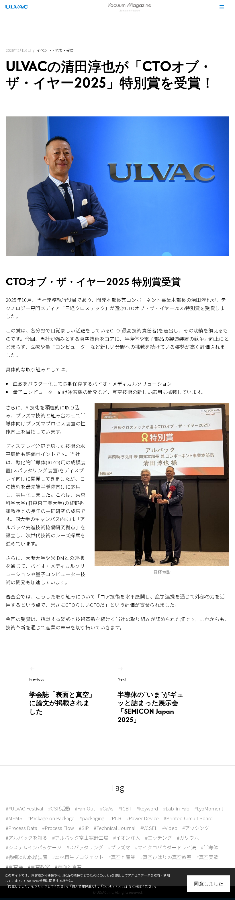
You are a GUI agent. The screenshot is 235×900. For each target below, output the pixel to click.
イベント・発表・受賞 (55, 50)
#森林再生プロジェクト (77, 857)
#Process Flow (58, 827)
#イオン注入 (126, 837)
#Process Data (21, 827)
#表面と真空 (68, 866)
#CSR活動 (59, 808)
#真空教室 (39, 866)
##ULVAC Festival (24, 808)
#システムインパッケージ (34, 847)
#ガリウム (188, 837)
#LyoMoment (208, 808)
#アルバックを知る (26, 837)
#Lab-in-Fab (176, 808)
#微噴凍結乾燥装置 (26, 857)
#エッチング (158, 837)
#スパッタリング (84, 847)
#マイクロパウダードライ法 (165, 847)
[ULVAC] (16, 7)
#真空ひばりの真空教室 (165, 857)
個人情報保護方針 (85, 886)
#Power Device (142, 818)
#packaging (91, 818)
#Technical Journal (115, 827)
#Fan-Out (85, 808)
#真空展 (14, 866)
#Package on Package (51, 818)
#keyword (147, 808)
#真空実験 (207, 857)
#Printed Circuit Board (188, 818)
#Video (169, 827)
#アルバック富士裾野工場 (80, 837)
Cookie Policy (114, 886)
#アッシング (195, 827)
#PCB (115, 818)
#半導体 (209, 847)
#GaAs (106, 808)
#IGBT (125, 808)
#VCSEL (148, 827)
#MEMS (14, 818)
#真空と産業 (121, 857)
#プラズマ (119, 847)
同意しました (208, 884)
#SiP (84, 827)
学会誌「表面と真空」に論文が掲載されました (62, 696)
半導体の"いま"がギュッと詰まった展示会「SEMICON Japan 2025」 (150, 700)
